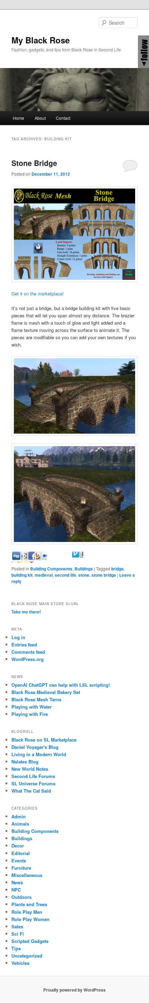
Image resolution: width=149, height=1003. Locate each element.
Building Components (51, 569)
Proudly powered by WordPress (74, 990)
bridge (117, 569)
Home (18, 118)
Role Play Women (30, 919)
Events (18, 860)
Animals (20, 823)
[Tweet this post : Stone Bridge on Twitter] (77, 561)
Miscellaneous (26, 875)
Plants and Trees (29, 904)
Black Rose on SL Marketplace (44, 739)
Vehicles (20, 963)
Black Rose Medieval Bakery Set (45, 692)
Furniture (21, 867)
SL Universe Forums (33, 783)
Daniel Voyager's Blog (35, 747)
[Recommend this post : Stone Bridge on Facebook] (41, 561)
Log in (18, 637)
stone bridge (103, 575)
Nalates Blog (24, 761)
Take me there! (26, 612)
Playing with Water (31, 706)
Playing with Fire (29, 714)
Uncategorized (26, 955)
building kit (22, 575)
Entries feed (24, 644)
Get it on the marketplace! (37, 293)
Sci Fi (17, 933)
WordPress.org (27, 659)
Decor (17, 845)
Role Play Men (26, 912)
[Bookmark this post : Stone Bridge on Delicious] (17, 561)
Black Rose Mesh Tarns (36, 699)
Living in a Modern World (38, 754)
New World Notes (29, 769)
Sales (17, 926)
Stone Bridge (34, 163)
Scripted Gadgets (30, 941)
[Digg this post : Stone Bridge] (29, 561)
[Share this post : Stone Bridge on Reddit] (53, 561)
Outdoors (21, 897)
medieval (44, 575)
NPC (16, 889)
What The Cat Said (31, 790)
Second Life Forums (33, 776)
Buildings (83, 569)
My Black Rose (40, 40)
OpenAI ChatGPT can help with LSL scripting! (60, 685)
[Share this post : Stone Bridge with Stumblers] (65, 561)
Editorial (20, 853)
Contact (63, 118)
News (17, 882)
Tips (16, 948)
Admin (18, 816)
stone (83, 575)
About (40, 118)
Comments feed (28, 652)
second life (65, 575)
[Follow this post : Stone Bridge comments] (89, 561)
